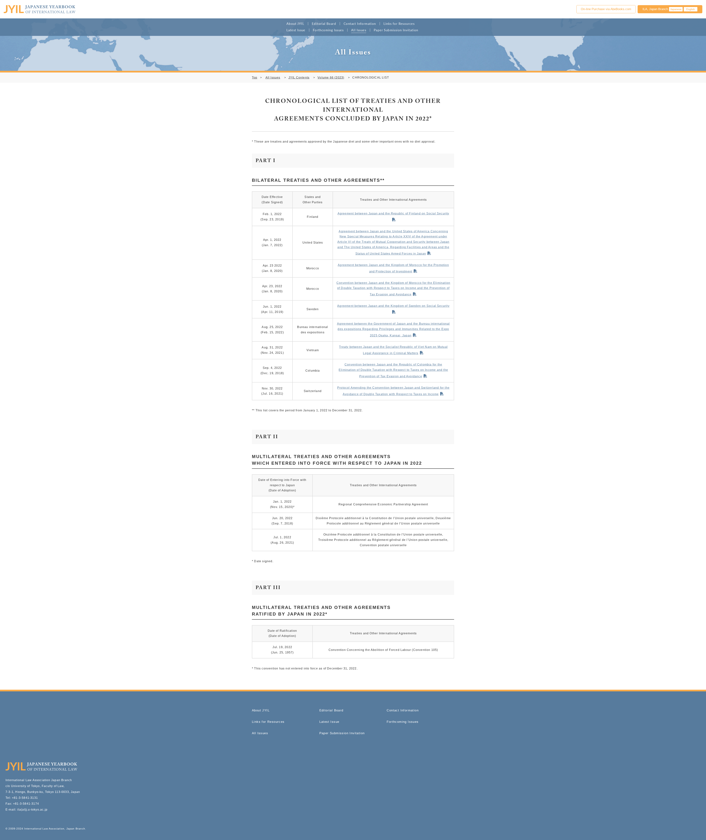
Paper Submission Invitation (396, 30)
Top (254, 77)
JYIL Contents (299, 77)
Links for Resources (399, 23)
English (690, 9)
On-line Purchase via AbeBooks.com (606, 9)
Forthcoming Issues (328, 30)
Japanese (676, 9)
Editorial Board (324, 23)
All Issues (358, 30)
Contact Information (360, 23)
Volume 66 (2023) (331, 77)
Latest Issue (295, 30)
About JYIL (295, 23)
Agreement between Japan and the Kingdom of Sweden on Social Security (393, 305)
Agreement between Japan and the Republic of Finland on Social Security (393, 213)
